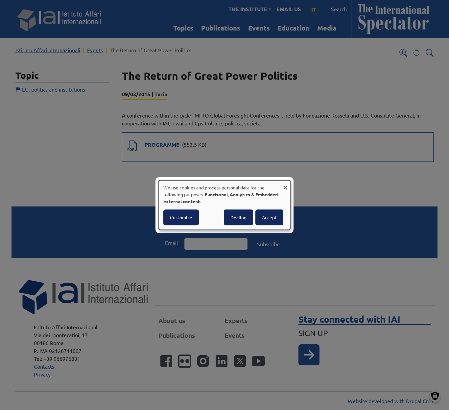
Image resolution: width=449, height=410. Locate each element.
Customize (181, 217)
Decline (238, 217)
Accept (269, 217)
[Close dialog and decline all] (285, 184)
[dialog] (224, 205)
